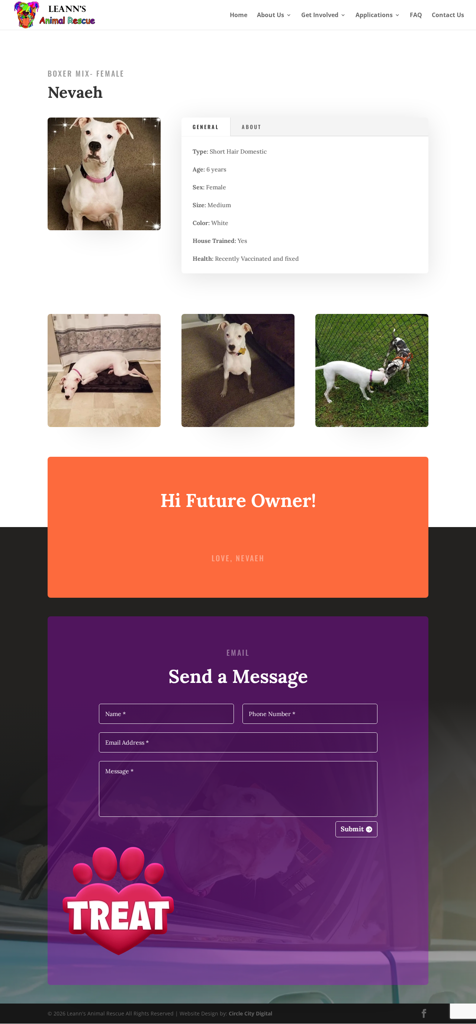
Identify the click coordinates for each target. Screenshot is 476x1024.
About (251, 127)
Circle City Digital (250, 1013)
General (206, 127)
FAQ (416, 15)
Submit (352, 829)
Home (238, 15)
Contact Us (448, 15)
